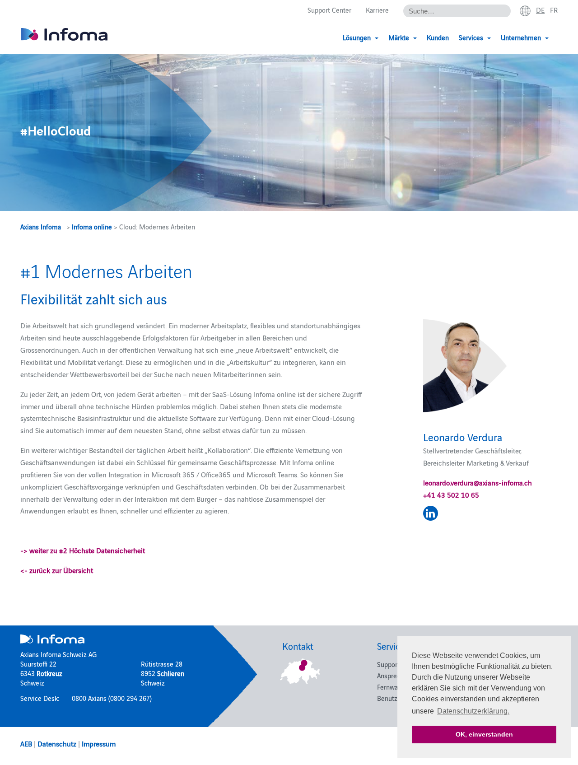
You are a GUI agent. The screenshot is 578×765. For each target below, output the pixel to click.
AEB (26, 743)
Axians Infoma (40, 226)
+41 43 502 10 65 (451, 494)
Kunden (438, 37)
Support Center (329, 9)
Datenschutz (56, 743)
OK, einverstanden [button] (484, 734)
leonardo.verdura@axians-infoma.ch (477, 482)
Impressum (99, 743)
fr (554, 9)
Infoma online (92, 226)
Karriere (377, 9)
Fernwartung (395, 686)
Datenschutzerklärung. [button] (473, 711)
